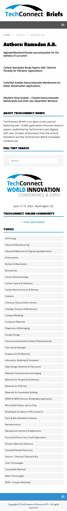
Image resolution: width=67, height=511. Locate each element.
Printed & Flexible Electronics (19, 450)
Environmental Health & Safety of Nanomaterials (28, 341)
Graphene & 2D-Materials (17, 353)
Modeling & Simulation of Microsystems (24, 411)
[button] (62, 24)
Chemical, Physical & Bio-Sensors (21, 302)
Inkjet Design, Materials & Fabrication (23, 366)
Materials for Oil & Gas (16, 386)
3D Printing (10, 238)
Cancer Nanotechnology (16, 276)
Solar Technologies (14, 462)
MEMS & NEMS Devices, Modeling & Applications (28, 398)
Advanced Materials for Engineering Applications (28, 251)
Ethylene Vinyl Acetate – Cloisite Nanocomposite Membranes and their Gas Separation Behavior (31, 99)
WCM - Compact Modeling (17, 482)
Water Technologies (14, 475)
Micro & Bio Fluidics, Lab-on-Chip (20, 405)
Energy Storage (12, 334)
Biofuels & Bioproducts (16, 263)
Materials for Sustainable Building (21, 392)
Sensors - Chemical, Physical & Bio (21, 456)
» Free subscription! (33, 222)
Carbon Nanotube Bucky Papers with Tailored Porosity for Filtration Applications (29, 69)
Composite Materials (15, 321)
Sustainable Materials (15, 469)
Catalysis (9, 296)
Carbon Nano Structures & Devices (21, 289)
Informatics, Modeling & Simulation (22, 360)
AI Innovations (12, 257)
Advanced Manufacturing (17, 244)
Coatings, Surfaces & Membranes (21, 309)
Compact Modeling (14, 315)
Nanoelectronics (13, 424)
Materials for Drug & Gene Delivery (22, 379)
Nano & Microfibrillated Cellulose (21, 418)
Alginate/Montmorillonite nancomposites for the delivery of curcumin (31, 54)
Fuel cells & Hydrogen (15, 347)
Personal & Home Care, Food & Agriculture (25, 437)
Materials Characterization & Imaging (23, 373)
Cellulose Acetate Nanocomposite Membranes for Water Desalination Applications (31, 84)
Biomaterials (11, 270)
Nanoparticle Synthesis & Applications (23, 430)
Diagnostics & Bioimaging (17, 328)
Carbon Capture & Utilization (19, 283)
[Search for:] (34, 161)
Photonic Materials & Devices (19, 443)
